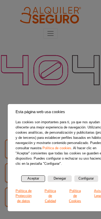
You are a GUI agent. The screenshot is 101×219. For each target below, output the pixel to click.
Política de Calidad (50, 196)
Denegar (60, 178)
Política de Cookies (75, 196)
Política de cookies (56, 148)
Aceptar (33, 178)
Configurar (86, 178)
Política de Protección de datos (24, 196)
